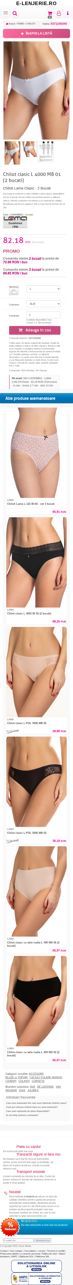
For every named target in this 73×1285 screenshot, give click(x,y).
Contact (4, 1251)
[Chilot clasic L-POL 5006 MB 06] (36, 672)
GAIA (22, 1090)
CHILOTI (30, 23)
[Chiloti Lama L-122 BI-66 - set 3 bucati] (36, 453)
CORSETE (38, 1081)
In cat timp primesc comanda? (22, 1115)
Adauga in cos (38, 330)
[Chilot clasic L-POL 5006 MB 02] (36, 782)
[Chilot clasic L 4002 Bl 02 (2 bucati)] (36, 562)
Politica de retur (50, 1253)
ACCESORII (36, 1074)
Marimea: (14, 287)
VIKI (58, 1086)
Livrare (42, 1251)
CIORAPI (10, 1081)
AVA (32, 1086)
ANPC (14, 1256)
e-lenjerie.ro (31, 1196)
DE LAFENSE (45, 1086)
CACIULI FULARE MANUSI (46, 1077)
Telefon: (54, 23)
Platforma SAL (42, 1256)
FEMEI (20, 23)
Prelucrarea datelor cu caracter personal (20, 1253)
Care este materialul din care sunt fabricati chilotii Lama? (36, 1103)
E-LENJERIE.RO (36, 3)
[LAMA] (15, 222)
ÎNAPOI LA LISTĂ (39, 33)
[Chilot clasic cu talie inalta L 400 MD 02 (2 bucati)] (36, 1001)
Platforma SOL (26, 1256)
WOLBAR (11, 1090)
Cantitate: (14, 315)
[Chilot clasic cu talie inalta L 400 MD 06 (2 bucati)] (36, 891)
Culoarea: (14, 304)
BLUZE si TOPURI (16, 1077)
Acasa (11, 23)
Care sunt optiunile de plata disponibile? (28, 1111)
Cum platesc (30, 1251)
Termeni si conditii (56, 1251)
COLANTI (24, 1081)
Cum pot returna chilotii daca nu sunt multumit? (32, 1107)
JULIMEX (33, 1090)
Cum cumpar (16, 1251)
